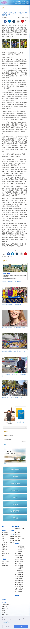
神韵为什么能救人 (9, 435)
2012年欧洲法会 (19, 563)
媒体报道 (4, 548)
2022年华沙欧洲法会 (20, 548)
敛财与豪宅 (18, 536)
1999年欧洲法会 (19, 588)
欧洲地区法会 (18, 590)
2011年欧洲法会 (19, 565)
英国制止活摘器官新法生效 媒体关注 (11, 281)
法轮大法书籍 (20, 422)
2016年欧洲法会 (19, 555)
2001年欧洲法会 (19, 584)
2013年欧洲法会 (19, 561)
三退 (3, 540)
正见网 (4, 612)
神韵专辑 (12, 540)
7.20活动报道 (5, 532)
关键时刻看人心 (8, 439)
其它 (3, 555)
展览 (3, 551)
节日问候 (4, 546)
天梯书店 (4, 606)
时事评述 (17, 534)
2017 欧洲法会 (18, 553)
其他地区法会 (18, 591)
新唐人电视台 (5, 614)
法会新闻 (4, 542)
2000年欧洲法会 (19, 586)
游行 (3, 538)
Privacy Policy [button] (7, 622)
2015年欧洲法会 (19, 557)
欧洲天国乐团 (5, 553)
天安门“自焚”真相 (19, 538)
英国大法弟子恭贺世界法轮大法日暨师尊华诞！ (14, 351)
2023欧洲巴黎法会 (19, 546)
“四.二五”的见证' (19, 528)
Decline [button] (8, 626)
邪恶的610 (17, 532)
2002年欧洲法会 (19, 582)
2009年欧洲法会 (19, 569)
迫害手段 (4, 563)
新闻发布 (4, 544)
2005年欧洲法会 (19, 576)
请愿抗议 (4, 549)
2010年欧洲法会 (19, 567)
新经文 (6, 431)
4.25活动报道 (5, 534)
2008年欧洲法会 (19, 570)
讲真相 (4, 8)
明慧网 (4, 610)
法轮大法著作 (5, 604)
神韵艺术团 (5, 608)
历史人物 (12, 536)
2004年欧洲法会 (19, 578)
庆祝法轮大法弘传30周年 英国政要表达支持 (13, 328)
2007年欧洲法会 (19, 572)
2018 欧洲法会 (18, 551)
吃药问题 (17, 540)
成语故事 (12, 538)
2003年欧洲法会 (19, 580)
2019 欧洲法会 (18, 549)
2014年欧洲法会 (19, 559)
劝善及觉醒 (5, 565)
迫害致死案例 (5, 561)
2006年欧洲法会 (19, 574)
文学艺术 (12, 542)
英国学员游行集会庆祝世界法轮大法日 (11, 304)
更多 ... (5, 444)
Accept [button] (21, 626)
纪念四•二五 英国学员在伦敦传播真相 (12, 397)
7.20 (16, 530)
